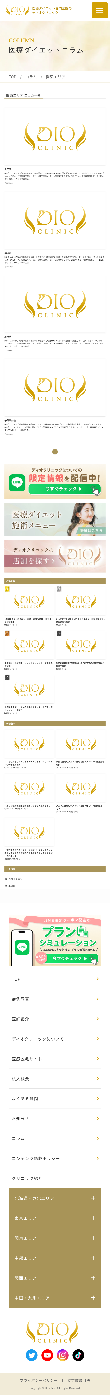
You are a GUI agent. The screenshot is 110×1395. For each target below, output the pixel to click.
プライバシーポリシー (39, 1380)
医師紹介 (20, 1019)
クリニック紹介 (27, 1178)
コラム (31, 76)
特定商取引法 (78, 1380)
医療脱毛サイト (27, 1059)
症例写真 (20, 999)
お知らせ (20, 1118)
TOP (12, 76)
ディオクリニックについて (38, 1039)
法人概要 (20, 1079)
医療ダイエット (16, 878)
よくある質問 (25, 1098)
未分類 (11, 885)
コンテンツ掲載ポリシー (36, 1158)
